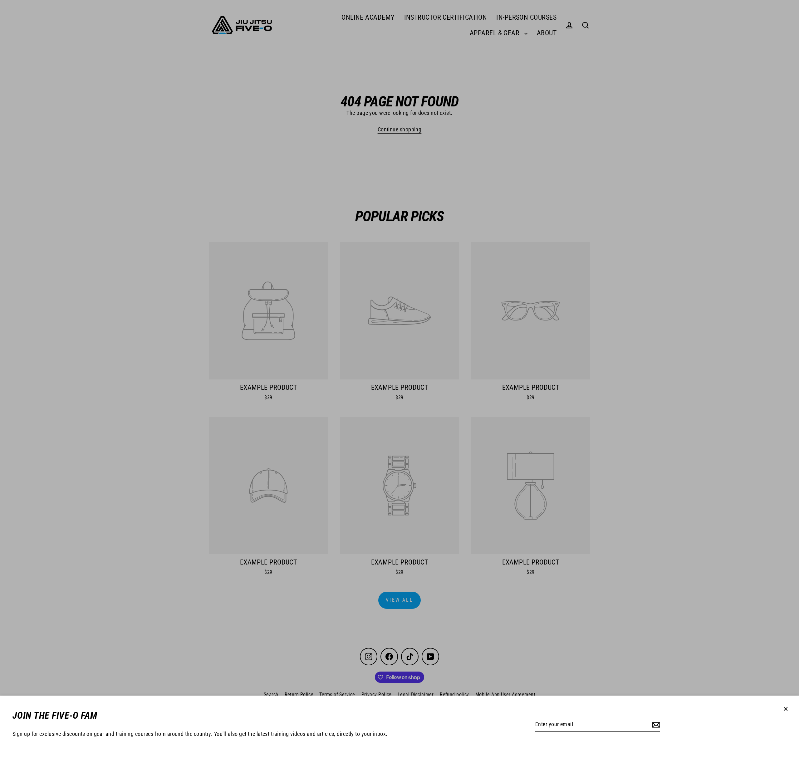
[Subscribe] (656, 724)
